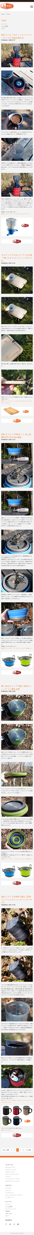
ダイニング (8, 1190)
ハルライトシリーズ (10, 1169)
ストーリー (4, 24)
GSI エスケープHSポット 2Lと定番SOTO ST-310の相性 (16, 436)
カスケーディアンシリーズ (12, 1181)
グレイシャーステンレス (11, 1174)
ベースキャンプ (9, 1192)
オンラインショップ (10, 1209)
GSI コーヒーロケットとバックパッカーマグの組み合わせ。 (16, 36)
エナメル (7, 1176)
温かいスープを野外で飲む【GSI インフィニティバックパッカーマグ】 (16, 899)
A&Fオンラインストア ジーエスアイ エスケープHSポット (16, 648)
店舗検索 (7, 1211)
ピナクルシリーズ (10, 1167)
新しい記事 (6, 1150)
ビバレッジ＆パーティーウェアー (14, 1195)
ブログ (3, 28)
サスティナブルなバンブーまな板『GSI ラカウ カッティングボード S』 (17, 257)
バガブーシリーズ (10, 1172)
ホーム (3, 14)
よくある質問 (4, 26)
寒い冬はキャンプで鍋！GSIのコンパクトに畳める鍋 (16, 687)
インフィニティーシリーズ (12, 1178)
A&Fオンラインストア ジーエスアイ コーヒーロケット (15, 214)
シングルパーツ (9, 1197)
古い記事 (28, 1150)
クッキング (8, 1188)
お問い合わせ (8, 1213)
